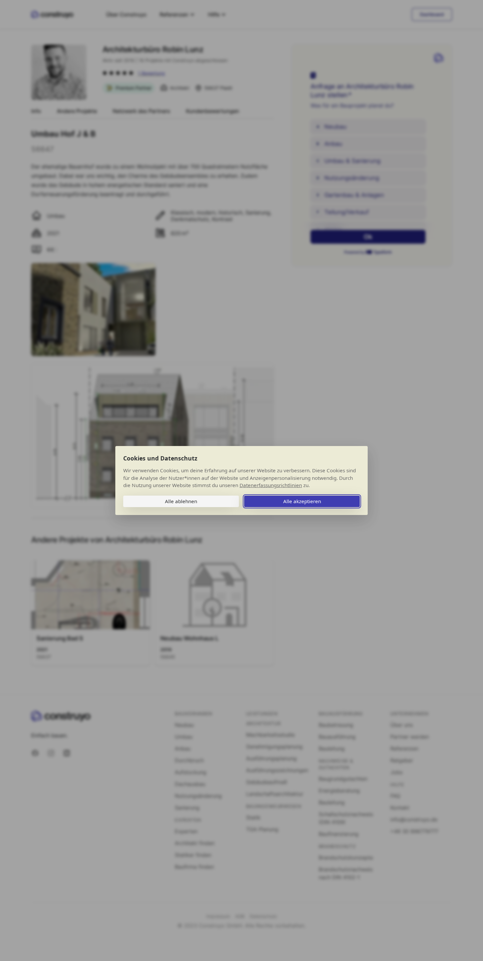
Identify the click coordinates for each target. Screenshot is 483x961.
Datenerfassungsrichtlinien (271, 485)
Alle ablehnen (181, 501)
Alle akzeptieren (302, 501)
